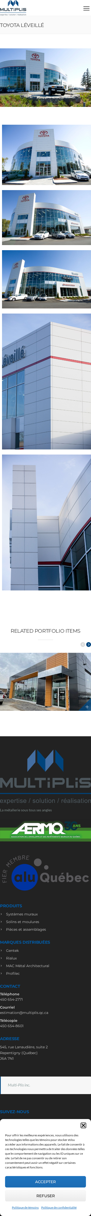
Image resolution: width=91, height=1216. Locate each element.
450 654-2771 (11, 999)
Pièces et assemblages (25, 929)
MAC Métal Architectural (27, 966)
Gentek (12, 950)
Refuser (45, 1195)
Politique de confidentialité (59, 1207)
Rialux (11, 958)
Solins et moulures (22, 922)
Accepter (45, 1181)
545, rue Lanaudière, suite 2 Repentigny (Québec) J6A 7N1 (24, 1053)
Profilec (12, 973)
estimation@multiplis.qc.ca (24, 1012)
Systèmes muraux (21, 914)
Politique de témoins (25, 1207)
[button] (83, 1125)
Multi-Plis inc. (19, 1084)
